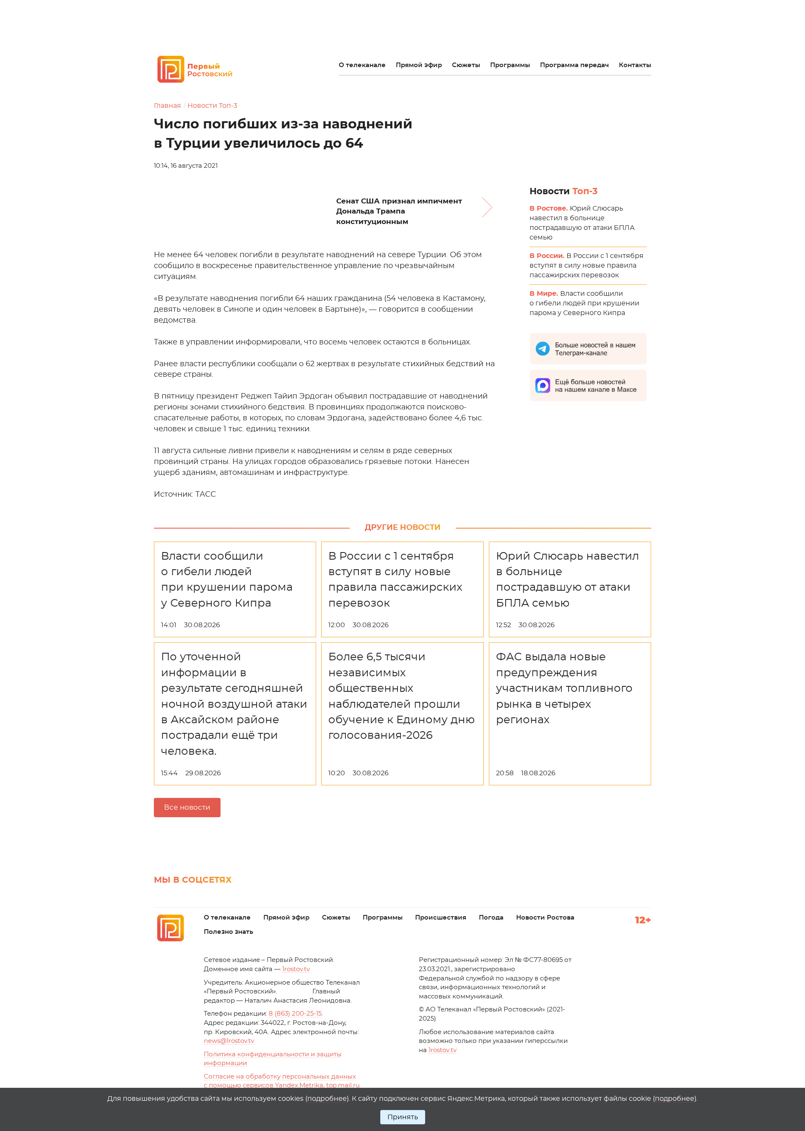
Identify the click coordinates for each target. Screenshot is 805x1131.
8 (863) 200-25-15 (295, 1014)
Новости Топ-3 (212, 105)
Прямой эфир (419, 65)
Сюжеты (466, 65)
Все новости (187, 807)
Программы (510, 65)
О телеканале (362, 65)
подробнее (327, 1098)
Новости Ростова (545, 918)
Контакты (635, 65)
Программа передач (574, 65)
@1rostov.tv (229, 1041)
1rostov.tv (296, 969)
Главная (167, 105)
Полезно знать (228, 932)
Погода (491, 918)
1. (442, 1050)
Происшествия (440, 918)
